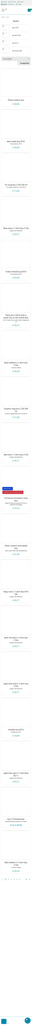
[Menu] (3, 10)
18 (26, 879)
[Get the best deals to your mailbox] (3, 1021)
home (3, 17)
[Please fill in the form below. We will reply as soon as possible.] (28, 1021)
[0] (29, 10)
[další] (29, 879)
